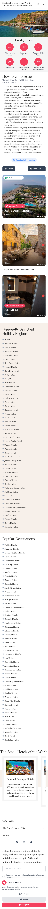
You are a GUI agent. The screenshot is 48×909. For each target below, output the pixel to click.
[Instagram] (24, 842)
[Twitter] (31, 842)
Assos (8, 215)
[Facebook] (17, 842)
